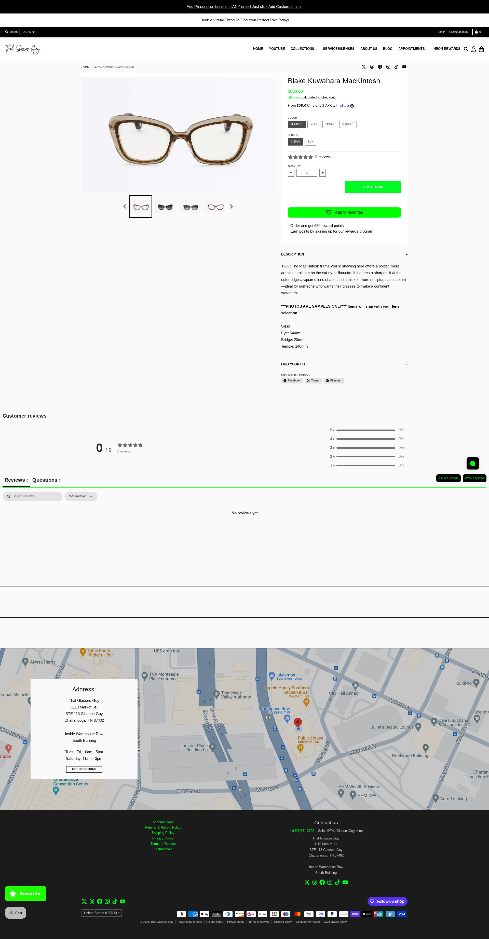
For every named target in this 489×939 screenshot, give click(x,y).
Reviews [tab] (16, 480)
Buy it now (373, 187)
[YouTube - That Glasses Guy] (404, 67)
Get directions (84, 769)
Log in (441, 31)
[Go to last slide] (125, 206)
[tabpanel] (244, 530)
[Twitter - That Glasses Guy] (364, 67)
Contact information (308, 921)
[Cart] (481, 49)
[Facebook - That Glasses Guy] (380, 67)
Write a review (474, 478)
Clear (295, 141)
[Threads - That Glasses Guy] (372, 67)
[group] (140, 206)
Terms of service (259, 921)
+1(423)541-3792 (301, 831)
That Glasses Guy (162, 921)
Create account (458, 31)
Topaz (329, 124)
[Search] (466, 49)
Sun (311, 141)
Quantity (294, 166)
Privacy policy (235, 921)
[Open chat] (473, 463)
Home (85, 66)
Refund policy (214, 921)
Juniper (297, 124)
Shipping (294, 97)
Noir (314, 124)
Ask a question (448, 478)
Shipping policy (283, 921)
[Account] (474, 49)
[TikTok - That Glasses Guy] (396, 67)
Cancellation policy (335, 921)
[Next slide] (231, 206)
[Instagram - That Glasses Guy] (388, 67)
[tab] (46, 480)
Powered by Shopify (190, 921)
